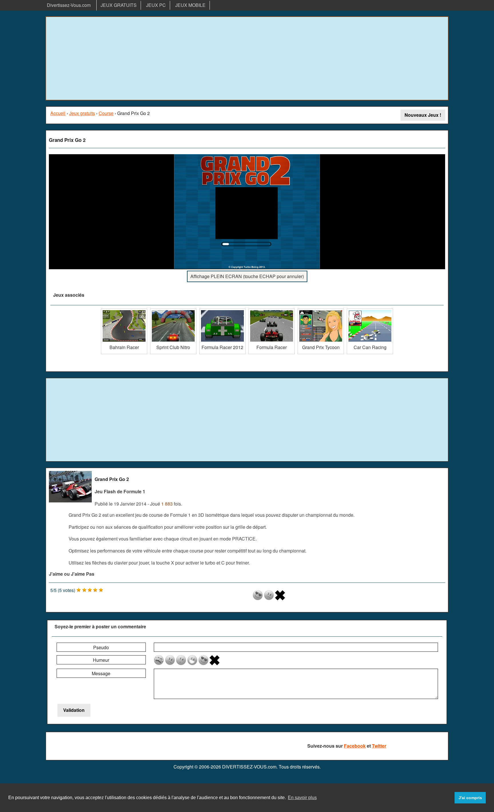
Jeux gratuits (82, 113)
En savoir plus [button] (302, 797)
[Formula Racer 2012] (222, 310)
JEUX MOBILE (190, 5)
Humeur (101, 660)
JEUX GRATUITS (119, 5)
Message (101, 673)
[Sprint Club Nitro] (173, 310)
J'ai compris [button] (470, 797)
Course (106, 113)
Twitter (379, 745)
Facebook (355, 745)
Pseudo (101, 647)
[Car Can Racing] (370, 310)
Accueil (57, 113)
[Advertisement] (247, 58)
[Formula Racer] (271, 310)
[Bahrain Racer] (124, 310)
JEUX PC (156, 5)
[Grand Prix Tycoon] (320, 310)
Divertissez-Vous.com (69, 5)
